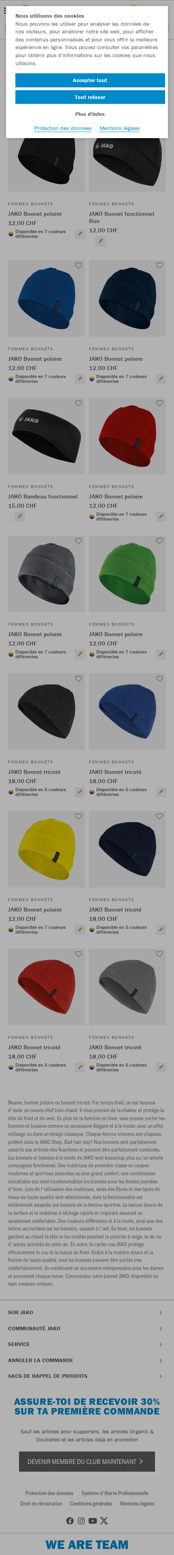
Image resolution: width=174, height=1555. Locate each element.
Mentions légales (120, 128)
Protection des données (63, 128)
